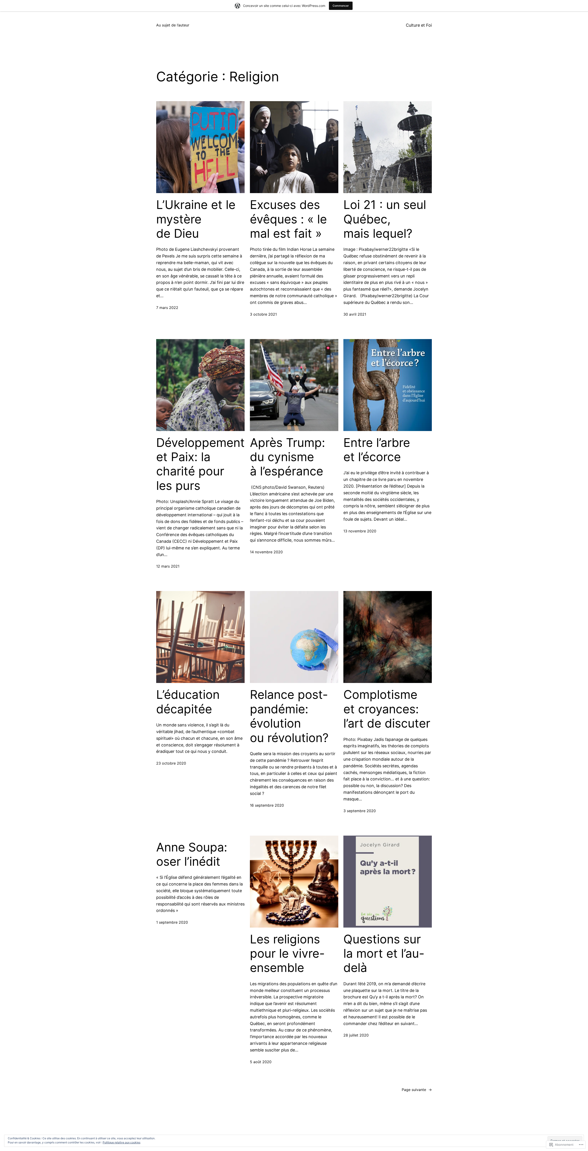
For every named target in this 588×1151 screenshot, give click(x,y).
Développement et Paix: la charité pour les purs (200, 464)
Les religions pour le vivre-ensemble (287, 953)
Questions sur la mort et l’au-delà (383, 953)
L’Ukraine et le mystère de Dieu (195, 219)
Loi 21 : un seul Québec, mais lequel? (384, 219)
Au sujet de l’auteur (172, 25)
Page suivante (417, 1089)
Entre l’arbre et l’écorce (376, 450)
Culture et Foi (419, 25)
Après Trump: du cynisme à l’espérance (287, 457)
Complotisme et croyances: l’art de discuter (386, 709)
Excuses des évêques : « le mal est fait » (288, 219)
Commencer (341, 5)
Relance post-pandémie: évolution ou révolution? (289, 716)
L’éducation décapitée (188, 702)
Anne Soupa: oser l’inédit (191, 854)
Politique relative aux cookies (121, 1142)
